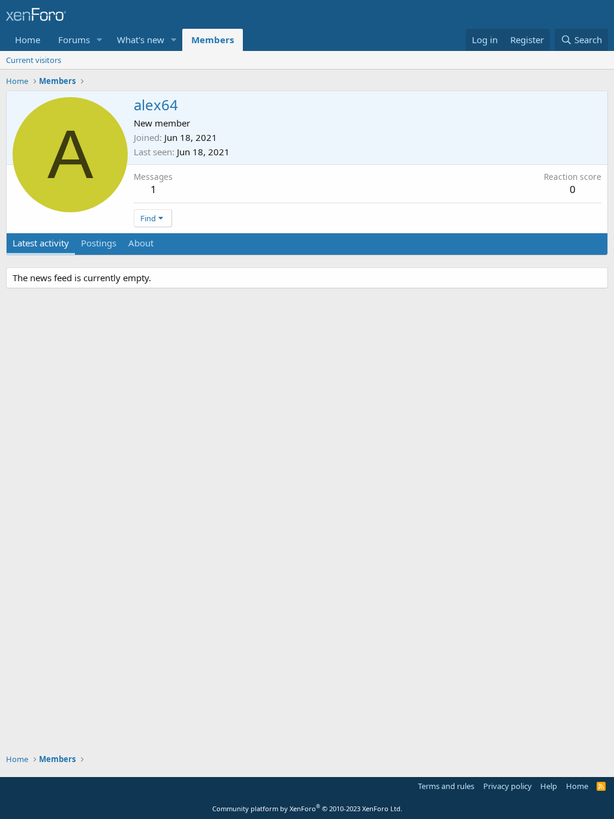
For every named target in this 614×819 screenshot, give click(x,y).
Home (27, 40)
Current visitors (33, 60)
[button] (99, 40)
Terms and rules (446, 786)
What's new (140, 40)
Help (548, 786)
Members (212, 40)
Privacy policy (507, 786)
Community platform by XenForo (307, 808)
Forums (74, 40)
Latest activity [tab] (41, 243)
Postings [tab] (98, 243)
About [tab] (141, 243)
